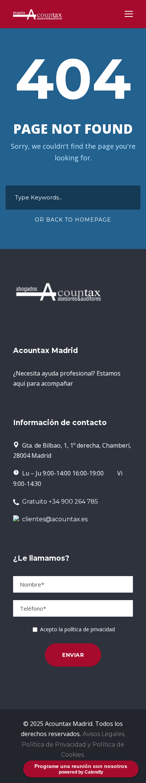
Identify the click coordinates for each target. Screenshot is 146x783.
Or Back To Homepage (73, 219)
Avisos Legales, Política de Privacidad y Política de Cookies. (73, 744)
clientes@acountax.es (55, 519)
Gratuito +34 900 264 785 (58, 501)
